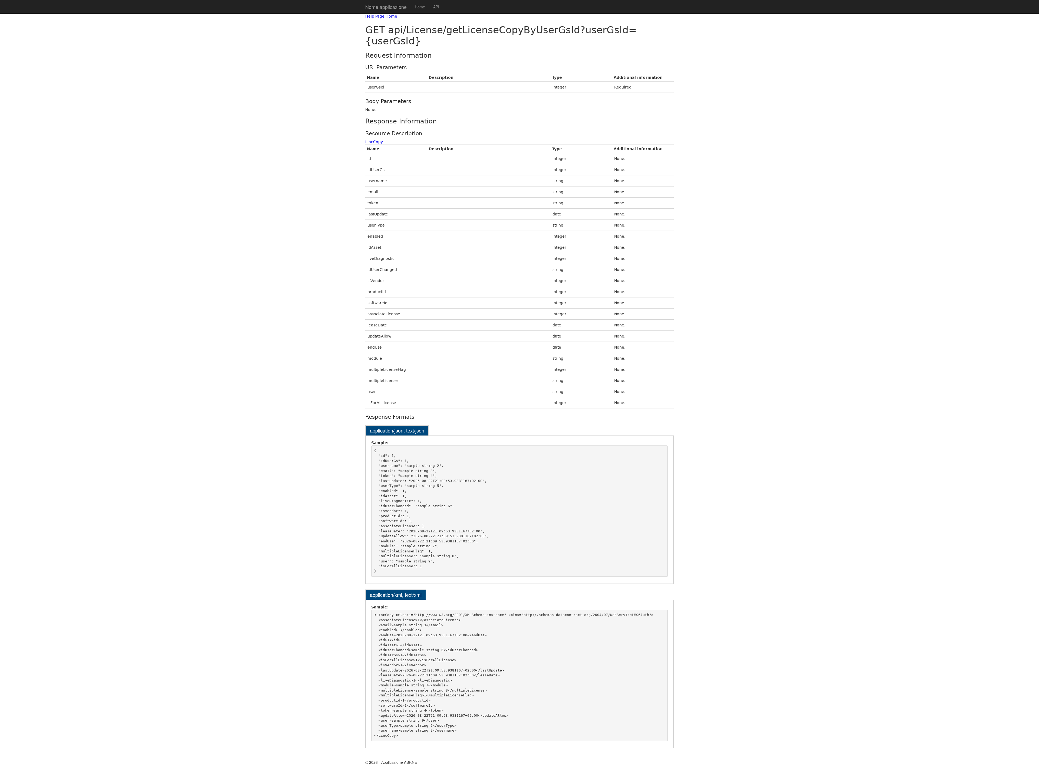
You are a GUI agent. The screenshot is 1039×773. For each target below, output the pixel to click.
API (436, 6)
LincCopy (374, 142)
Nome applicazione (386, 6)
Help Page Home (381, 16)
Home (420, 6)
